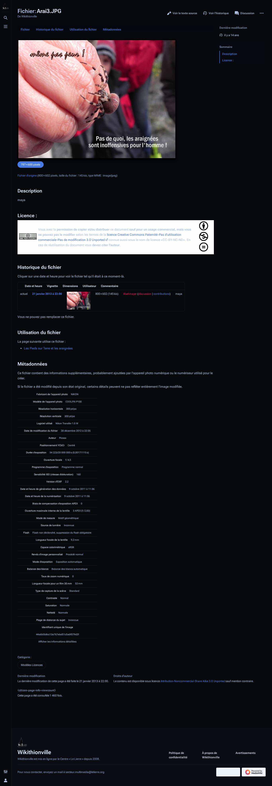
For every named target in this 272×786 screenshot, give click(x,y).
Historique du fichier (49, 29)
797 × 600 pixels (30, 164)
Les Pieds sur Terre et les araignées (48, 348)
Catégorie (24, 657)
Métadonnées (112, 29)
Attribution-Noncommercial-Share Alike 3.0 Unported (192, 681)
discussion (145, 293)
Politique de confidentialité (178, 755)
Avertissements (245, 752)
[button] (243, 54)
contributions (162, 293)
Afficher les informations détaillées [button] (57, 641)
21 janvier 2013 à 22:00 (47, 293)
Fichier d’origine (27, 175)
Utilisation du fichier (83, 29)
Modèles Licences (32, 665)
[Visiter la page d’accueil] (6, 6)
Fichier (25, 29)
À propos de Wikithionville (211, 755)
